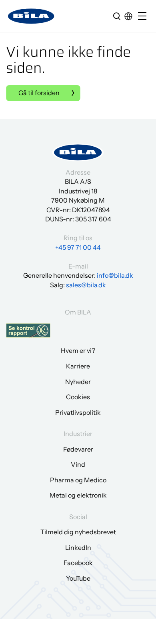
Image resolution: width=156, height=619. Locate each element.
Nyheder (78, 382)
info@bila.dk (115, 275)
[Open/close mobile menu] (144, 16)
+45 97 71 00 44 (78, 247)
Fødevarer (78, 449)
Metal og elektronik (78, 495)
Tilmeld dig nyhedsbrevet (78, 532)
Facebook (78, 563)
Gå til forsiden (39, 93)
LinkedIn (78, 547)
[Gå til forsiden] (31, 16)
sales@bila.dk (86, 285)
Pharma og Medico (78, 480)
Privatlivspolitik (78, 412)
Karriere (78, 366)
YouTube (78, 578)
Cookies (78, 397)
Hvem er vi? (78, 350)
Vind (78, 464)
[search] (116, 16)
